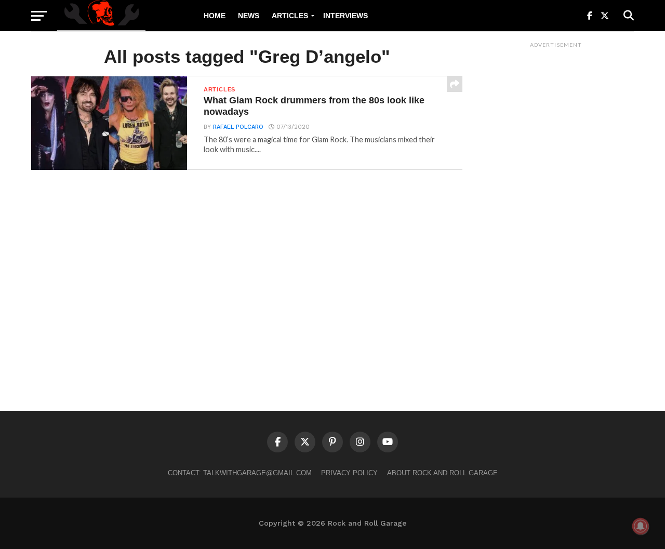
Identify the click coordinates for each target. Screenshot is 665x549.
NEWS (248, 15)
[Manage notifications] (640, 526)
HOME (214, 15)
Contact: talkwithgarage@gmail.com (240, 473)
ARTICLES (290, 15)
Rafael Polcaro (238, 127)
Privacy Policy (349, 473)
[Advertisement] (556, 208)
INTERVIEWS (345, 15)
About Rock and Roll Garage (442, 473)
